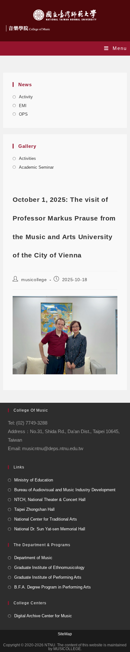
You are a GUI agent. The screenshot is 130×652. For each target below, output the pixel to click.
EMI (23, 105)
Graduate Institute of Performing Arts (47, 577)
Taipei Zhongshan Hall (34, 509)
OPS (23, 114)
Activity (26, 96)
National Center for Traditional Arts (45, 519)
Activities (27, 158)
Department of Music (33, 557)
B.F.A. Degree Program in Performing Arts (52, 587)
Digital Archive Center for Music (43, 615)
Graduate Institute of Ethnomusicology (49, 567)
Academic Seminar (36, 167)
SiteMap (65, 634)
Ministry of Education (33, 480)
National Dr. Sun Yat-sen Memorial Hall (49, 529)
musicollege (34, 279)
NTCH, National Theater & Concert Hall (50, 499)
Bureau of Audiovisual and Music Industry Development (64, 489)
